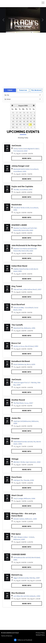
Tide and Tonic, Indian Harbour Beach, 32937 (27, 289)
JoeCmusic (16, 145)
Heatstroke (16, 205)
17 (17, 121)
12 (24, 118)
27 (17, 112)
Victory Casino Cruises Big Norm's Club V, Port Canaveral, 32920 (26, 150)
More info (26, 158)
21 (30, 121)
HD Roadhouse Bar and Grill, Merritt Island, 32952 (26, 559)
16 (13, 121)
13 (27, 118)
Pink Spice (16, 534)
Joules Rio (16, 418)
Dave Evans (16, 477)
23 (13, 124)
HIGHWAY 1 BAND (19, 225)
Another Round (18, 400)
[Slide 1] (17, 29)
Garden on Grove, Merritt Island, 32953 (25, 346)
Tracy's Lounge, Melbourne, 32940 (24, 498)
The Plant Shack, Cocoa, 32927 (23, 403)
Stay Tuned (16, 286)
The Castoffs (17, 325)
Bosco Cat (16, 343)
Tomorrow (23, 90)
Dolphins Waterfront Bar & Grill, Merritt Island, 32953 (25, 270)
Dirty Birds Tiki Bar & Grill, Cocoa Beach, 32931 (26, 209)
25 (20, 124)
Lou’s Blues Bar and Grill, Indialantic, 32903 (26, 596)
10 (17, 118)
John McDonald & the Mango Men (26, 245)
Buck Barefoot (18, 304)
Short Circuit (17, 495)
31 (30, 112)
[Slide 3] (25, 29)
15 (34, 118)
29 (24, 112)
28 (20, 112)
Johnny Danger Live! (20, 166)
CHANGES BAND (18, 554)
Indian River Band (19, 266)
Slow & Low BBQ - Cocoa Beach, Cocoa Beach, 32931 (25, 309)
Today (9, 90)
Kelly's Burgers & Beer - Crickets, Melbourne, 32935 (24, 538)
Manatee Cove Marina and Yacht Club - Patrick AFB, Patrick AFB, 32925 (25, 229)
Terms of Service (6, 636)
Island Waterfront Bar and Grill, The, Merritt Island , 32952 (27, 443)
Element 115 (16, 575)
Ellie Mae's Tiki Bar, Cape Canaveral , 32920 (26, 462)
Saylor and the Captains (22, 186)
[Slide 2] (21, 29)
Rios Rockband (18, 593)
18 (20, 121)
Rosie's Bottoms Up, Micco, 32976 (24, 364)
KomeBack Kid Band (20, 361)
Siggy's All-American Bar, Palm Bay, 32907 (26, 578)
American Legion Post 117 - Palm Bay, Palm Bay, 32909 (26, 384)
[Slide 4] (28, 29)
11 (20, 118)
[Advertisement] (23, 60)
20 (27, 121)
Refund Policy (40, 635)
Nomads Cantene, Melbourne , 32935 (25, 519)
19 (24, 121)
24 (17, 124)
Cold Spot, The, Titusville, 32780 (23, 480)
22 (34, 121)
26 (13, 112)
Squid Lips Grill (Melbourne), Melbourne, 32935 (26, 422)
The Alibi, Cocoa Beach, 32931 (22, 189)
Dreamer (15, 438)
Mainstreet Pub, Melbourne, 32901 (24, 328)
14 (30, 118)
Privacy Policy (40, 633)
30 (27, 112)
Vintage (14, 459)
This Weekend (36, 90)
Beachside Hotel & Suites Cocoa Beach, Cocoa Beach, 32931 (26, 170)
